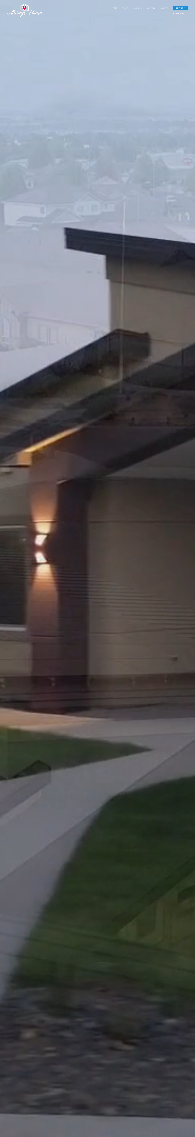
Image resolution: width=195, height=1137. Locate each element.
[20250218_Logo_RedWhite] (24, 4)
